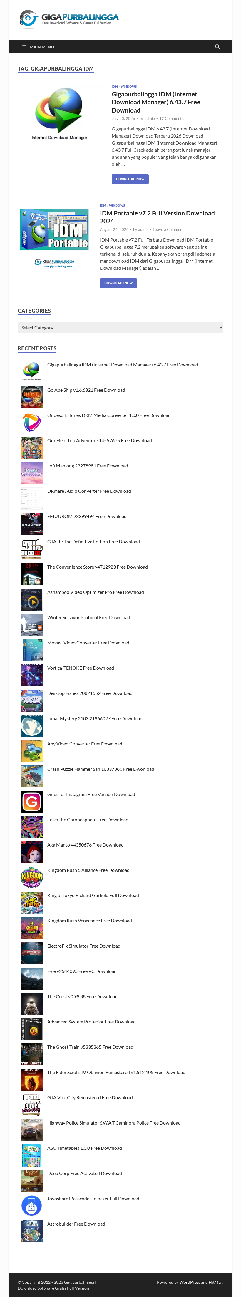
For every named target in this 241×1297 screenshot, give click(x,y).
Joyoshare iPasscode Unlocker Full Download (93, 1198)
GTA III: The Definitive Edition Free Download (93, 541)
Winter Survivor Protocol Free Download (88, 617)
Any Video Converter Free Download (84, 743)
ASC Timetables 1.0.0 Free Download (84, 1148)
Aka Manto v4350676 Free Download (85, 844)
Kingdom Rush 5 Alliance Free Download (88, 870)
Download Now (128, 177)
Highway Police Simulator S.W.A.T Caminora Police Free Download (114, 1122)
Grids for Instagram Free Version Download (91, 794)
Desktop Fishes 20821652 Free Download (90, 693)
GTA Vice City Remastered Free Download (90, 1097)
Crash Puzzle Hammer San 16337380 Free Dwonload (100, 769)
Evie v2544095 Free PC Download (82, 971)
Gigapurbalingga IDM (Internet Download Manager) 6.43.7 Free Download (156, 102)
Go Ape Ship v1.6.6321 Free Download (86, 390)
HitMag (215, 1282)
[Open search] (217, 47)
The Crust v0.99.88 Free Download (82, 996)
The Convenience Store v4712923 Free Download (97, 566)
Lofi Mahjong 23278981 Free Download (87, 465)
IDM (115, 86)
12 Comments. (171, 118)
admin (150, 118)
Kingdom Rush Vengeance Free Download (89, 920)
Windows (129, 86)
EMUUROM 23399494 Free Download (87, 516)
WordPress (190, 1282)
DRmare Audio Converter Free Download (89, 491)
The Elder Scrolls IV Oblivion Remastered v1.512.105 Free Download (116, 1072)
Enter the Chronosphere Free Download (87, 819)
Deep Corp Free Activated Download (84, 1173)
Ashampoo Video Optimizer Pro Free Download (95, 592)
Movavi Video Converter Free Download (88, 642)
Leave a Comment (168, 229)
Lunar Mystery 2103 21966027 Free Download (95, 718)
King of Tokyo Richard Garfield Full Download (93, 895)
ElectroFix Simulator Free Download (83, 946)
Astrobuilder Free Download (76, 1223)
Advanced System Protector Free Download (91, 1021)
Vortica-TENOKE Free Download (80, 668)
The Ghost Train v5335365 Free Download (90, 1047)
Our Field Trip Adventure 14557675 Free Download (99, 440)
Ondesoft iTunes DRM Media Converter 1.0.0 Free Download (109, 415)
